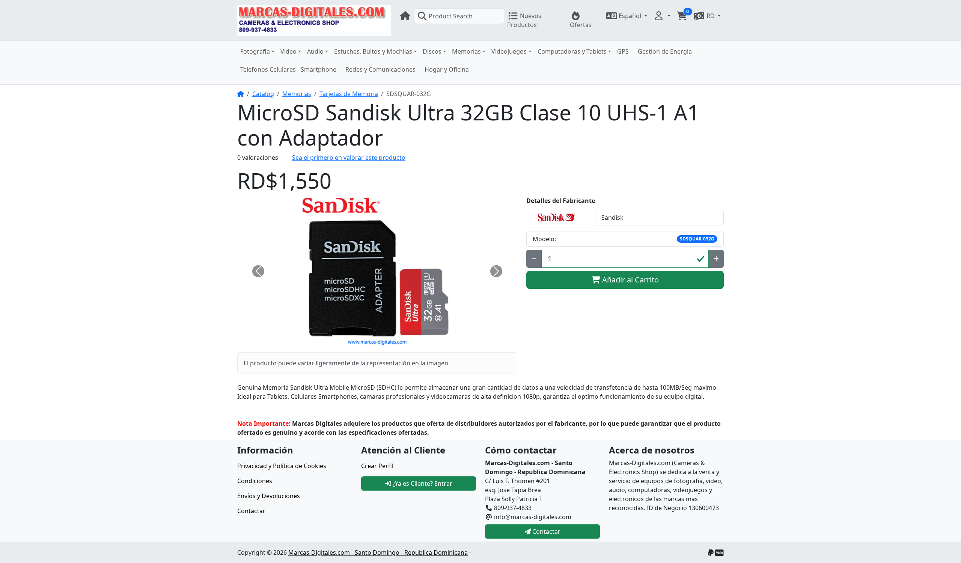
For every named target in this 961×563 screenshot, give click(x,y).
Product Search (451, 16)
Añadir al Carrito (629, 280)
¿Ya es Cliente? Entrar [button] (421, 483)
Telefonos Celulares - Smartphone (288, 69)
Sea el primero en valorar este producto (348, 157)
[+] (716, 259)
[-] (534, 259)
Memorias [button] (466, 51)
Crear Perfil (377, 466)
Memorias (296, 94)
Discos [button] (432, 51)
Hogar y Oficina (447, 69)
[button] (626, 15)
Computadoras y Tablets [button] (572, 51)
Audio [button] (315, 51)
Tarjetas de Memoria (348, 94)
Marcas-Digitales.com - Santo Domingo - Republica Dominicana (378, 552)
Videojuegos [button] (509, 51)
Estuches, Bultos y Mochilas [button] (373, 51)
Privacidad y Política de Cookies (281, 466)
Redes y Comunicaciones (380, 69)
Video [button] (288, 51)
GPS (623, 51)
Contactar (251, 511)
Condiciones (254, 481)
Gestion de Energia (665, 51)
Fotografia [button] (255, 51)
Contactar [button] (545, 531)
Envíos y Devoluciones (268, 496)
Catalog (263, 94)
